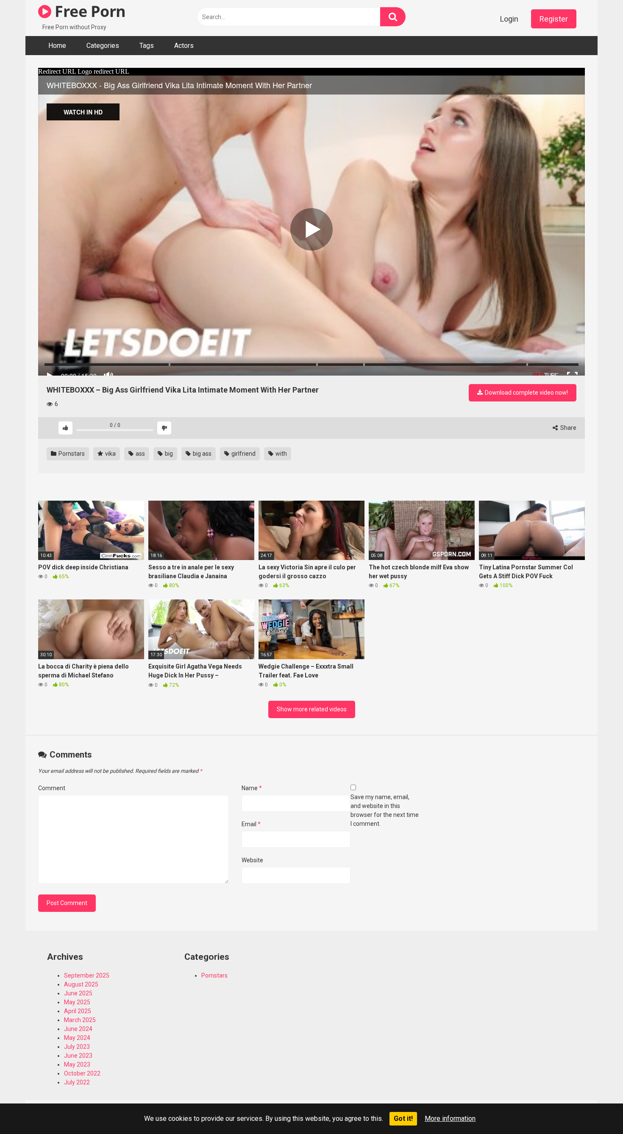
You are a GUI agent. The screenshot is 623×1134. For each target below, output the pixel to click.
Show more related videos (312, 709)
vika (110, 453)
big (168, 453)
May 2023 (77, 1064)
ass (139, 453)
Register (554, 18)
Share (567, 427)
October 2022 (82, 1073)
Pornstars (71, 453)
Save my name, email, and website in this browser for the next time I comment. (384, 810)
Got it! (403, 1118)
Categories (102, 46)
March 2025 (80, 1020)
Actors (184, 46)
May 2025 (77, 1002)
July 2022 (77, 1082)
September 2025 (86, 975)
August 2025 (81, 984)
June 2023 (78, 1055)
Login (509, 18)
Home (57, 46)
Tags (146, 46)
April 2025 (77, 1011)
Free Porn (88, 11)
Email (251, 824)
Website (252, 860)
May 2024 (77, 1037)
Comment (51, 788)
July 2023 (77, 1046)
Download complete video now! (526, 392)
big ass (201, 453)
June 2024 (78, 1028)
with (280, 453)
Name (252, 788)
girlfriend (243, 453)
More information (450, 1118)
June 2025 (78, 993)
